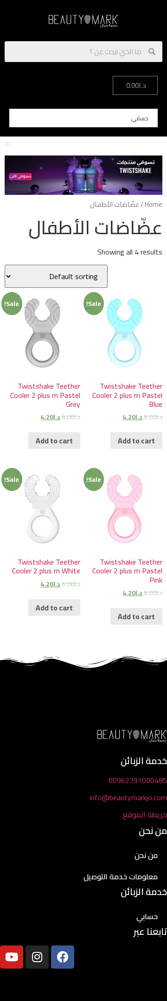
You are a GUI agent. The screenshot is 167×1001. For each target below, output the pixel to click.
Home (153, 204)
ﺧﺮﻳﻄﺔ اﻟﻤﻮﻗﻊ (145, 814)
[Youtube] (11, 957)
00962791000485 (138, 780)
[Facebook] (62, 957)
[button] (7, 143)
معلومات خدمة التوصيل (121, 876)
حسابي (139, 118)
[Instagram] (37, 957)
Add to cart (136, 441)
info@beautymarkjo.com (128, 797)
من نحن (146, 855)
